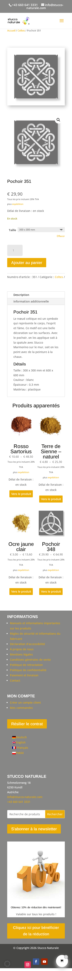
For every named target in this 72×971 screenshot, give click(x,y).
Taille (12, 230)
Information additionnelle (31, 301)
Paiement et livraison (24, 675)
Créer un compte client (25, 702)
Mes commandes (21, 708)
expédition (17, 203)
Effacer (61, 236)
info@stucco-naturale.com (24, 797)
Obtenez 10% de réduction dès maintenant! (36, 907)
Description (21, 295)
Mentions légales (21, 654)
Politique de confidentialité (28, 670)
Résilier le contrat (27, 724)
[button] (58, 119)
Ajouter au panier (26, 262)
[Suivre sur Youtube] (44, 961)
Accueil (11, 30)
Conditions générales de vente (30, 659)
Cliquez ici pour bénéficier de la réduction (36, 930)
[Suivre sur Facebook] (36, 961)
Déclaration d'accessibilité (27, 644)
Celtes (21, 30)
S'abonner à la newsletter (34, 829)
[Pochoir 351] (36, 104)
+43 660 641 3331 (25, 5)
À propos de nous (22, 649)
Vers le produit (21, 494)
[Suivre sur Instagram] (27, 964)
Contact (15, 680)
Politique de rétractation (26, 665)
